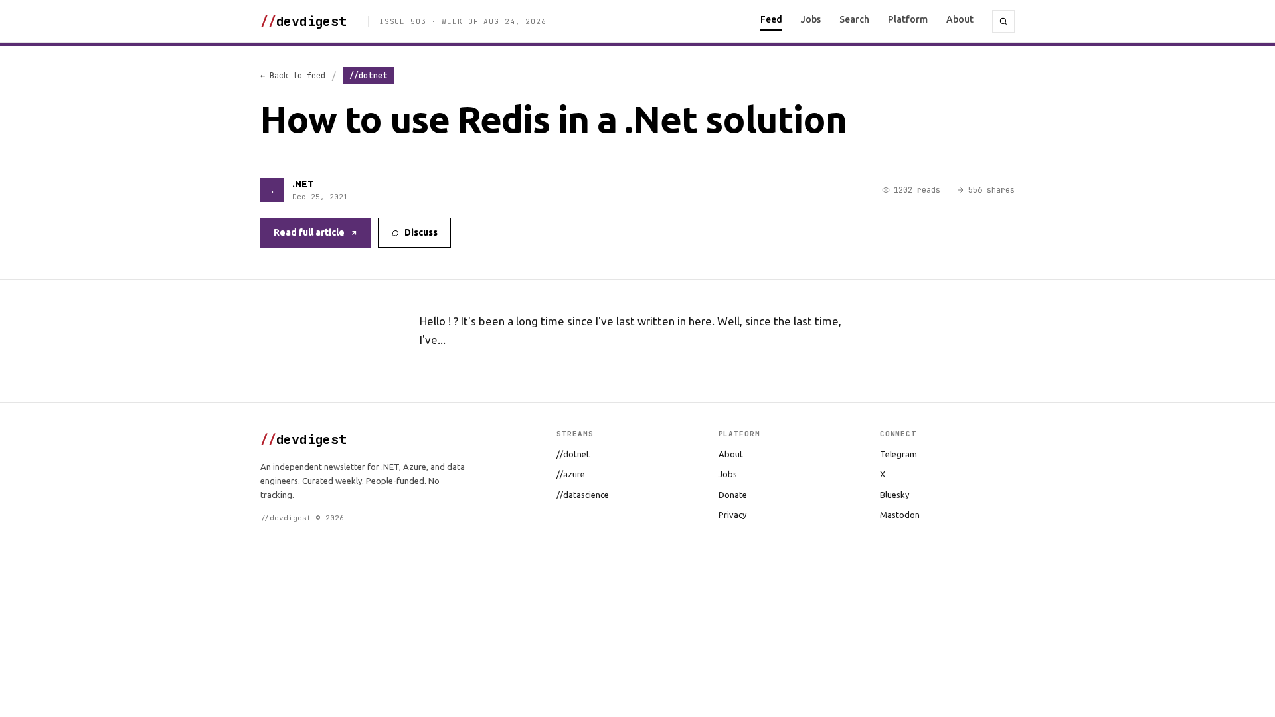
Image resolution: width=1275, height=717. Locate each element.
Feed (771, 19)
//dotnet (573, 454)
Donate (733, 494)
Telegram (898, 454)
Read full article (309, 232)
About (960, 19)
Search (854, 19)
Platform (908, 19)
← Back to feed (292, 75)
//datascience (582, 494)
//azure (570, 474)
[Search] (1003, 21)
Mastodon (900, 514)
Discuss (421, 232)
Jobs (811, 19)
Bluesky (894, 494)
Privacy (732, 514)
